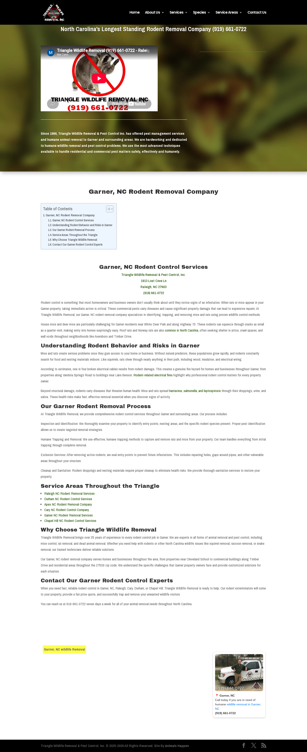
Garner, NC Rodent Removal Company (70, 215)
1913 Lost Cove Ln (153, 280)
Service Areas (227, 13)
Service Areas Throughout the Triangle (75, 235)
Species (199, 13)
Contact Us (256, 13)
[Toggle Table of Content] (107, 209)
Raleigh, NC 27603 (153, 286)
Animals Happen (177, 745)
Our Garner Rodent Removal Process (73, 230)
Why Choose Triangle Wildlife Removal (74, 240)
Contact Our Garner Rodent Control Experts (77, 244)
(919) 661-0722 (229, 29)
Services (176, 13)
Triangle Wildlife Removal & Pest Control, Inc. (153, 274)
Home (134, 13)
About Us (152, 13)
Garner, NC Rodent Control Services (73, 220)
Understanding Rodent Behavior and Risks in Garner (82, 225)
